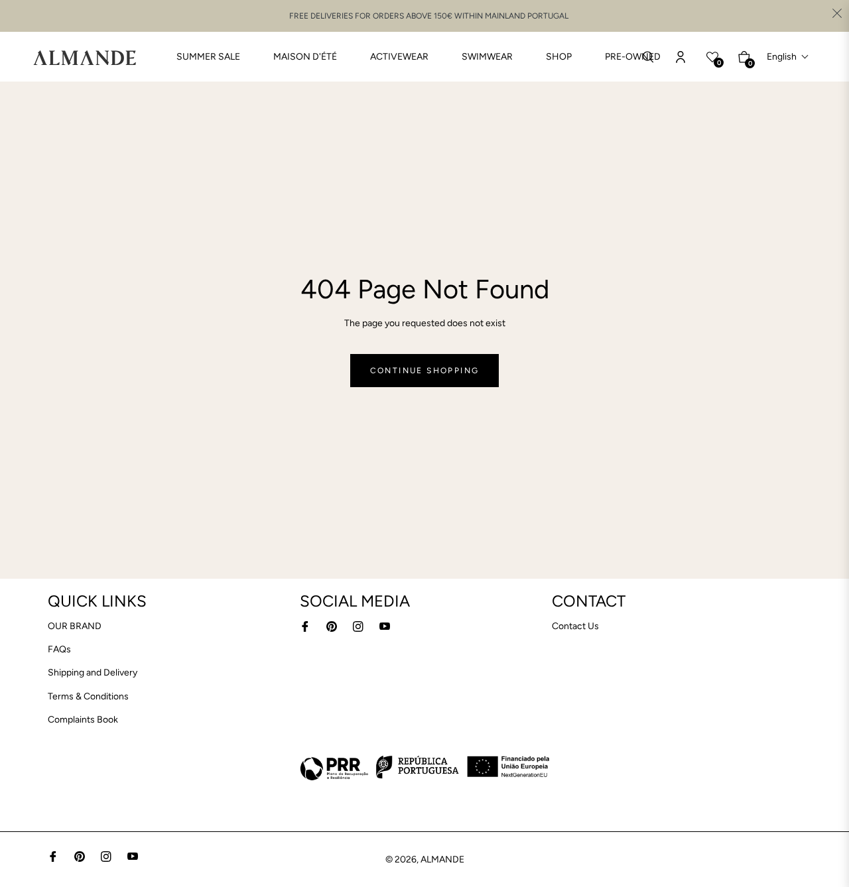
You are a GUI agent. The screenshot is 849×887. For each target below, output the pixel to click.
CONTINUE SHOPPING (425, 370)
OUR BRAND (74, 626)
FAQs (59, 649)
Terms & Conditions (88, 696)
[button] (788, 57)
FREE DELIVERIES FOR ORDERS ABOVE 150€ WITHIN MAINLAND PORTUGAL (428, 16)
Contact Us (575, 626)
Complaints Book (83, 719)
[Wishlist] (680, 57)
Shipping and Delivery (92, 672)
